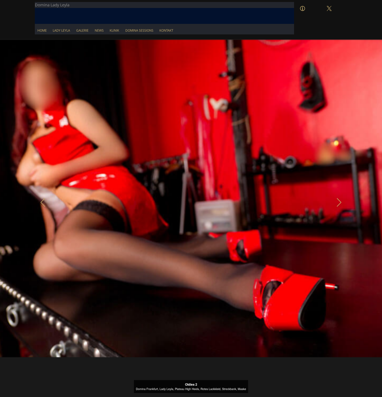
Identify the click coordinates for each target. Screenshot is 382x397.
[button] (43, 202)
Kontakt (166, 30)
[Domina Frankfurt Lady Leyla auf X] (329, 4)
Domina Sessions (139, 30)
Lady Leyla (61, 30)
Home (42, 30)
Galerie (82, 30)
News (99, 30)
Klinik (114, 30)
